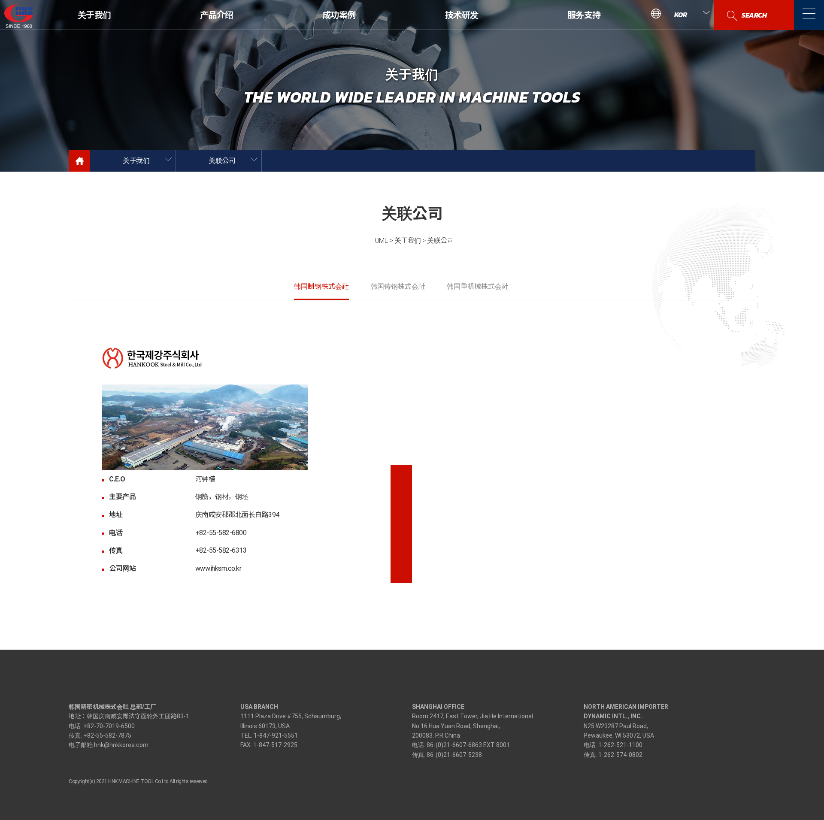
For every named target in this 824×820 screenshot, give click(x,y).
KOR (680, 14)
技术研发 (461, 15)
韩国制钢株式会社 (321, 286)
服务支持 (583, 15)
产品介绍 (216, 15)
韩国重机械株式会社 (478, 286)
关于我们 (94, 15)
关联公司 (222, 161)
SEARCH (754, 15)
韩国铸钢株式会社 (397, 286)
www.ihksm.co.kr (218, 568)
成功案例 (339, 15)
